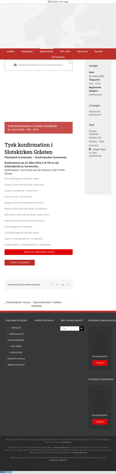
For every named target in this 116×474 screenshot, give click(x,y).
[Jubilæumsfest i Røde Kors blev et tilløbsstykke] (48, 377)
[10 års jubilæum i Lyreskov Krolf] (39, 379)
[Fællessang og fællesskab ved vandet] (39, 342)
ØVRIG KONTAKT (16, 364)
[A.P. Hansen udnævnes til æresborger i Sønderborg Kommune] (48, 332)
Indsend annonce (16, 358)
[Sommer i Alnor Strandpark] (39, 398)
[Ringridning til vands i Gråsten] (48, 369)
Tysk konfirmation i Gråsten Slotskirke (46, 304)
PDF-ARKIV (16, 346)
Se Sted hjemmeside (95, 154)
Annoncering (65, 442)
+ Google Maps (98, 149)
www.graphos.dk (61, 447)
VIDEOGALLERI (16, 333)
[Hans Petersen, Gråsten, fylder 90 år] (48, 411)
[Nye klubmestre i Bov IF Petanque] (39, 369)
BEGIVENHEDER (16, 340)
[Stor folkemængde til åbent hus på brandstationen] (39, 420)
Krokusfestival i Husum (18, 302)
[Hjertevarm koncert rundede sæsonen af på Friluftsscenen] (39, 362)
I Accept (100, 363)
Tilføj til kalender (19, 262)
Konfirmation (95, 94)
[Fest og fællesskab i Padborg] (48, 362)
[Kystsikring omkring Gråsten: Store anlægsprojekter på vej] (39, 389)
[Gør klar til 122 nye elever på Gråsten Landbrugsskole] (39, 349)
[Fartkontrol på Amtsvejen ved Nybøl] (39, 329)
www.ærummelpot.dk (58, 460)
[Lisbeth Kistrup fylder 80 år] (39, 411)
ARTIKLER (16, 327)
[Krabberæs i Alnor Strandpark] (48, 401)
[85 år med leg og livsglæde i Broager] (48, 352)
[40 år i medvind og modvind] (48, 420)
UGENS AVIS (16, 352)
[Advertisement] (58, 26)
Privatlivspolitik (99, 356)
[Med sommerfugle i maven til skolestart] (48, 390)
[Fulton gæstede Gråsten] (48, 342)
